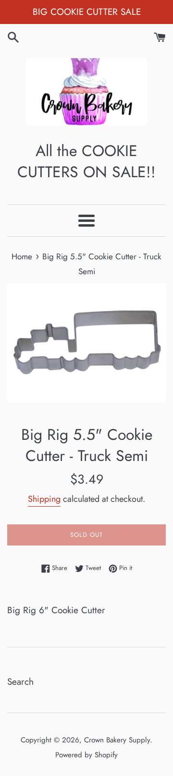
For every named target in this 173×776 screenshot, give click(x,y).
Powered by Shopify (86, 755)
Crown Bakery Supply (117, 740)
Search (20, 681)
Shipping (44, 499)
